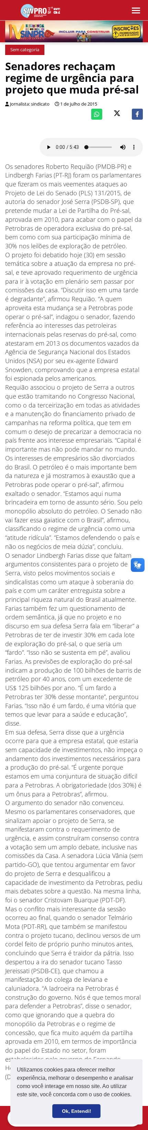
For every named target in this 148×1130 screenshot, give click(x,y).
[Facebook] (137, 114)
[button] (134, 1095)
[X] (117, 114)
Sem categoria (24, 50)
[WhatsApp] (96, 114)
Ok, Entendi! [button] (76, 1111)
